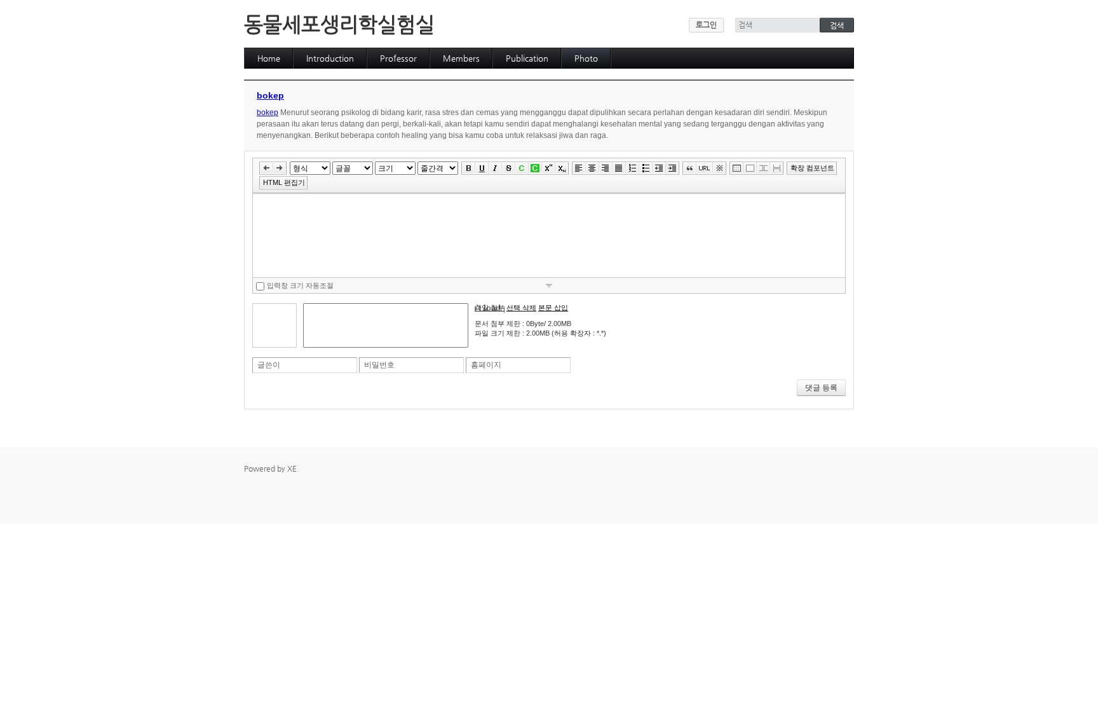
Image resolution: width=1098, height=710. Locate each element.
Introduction (330, 58)
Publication (527, 58)
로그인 (706, 24)
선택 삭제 (521, 307)
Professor (398, 58)
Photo (586, 58)
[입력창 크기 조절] (549, 285)
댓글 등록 (821, 387)
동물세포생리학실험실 (339, 24)
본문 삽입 (553, 307)
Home (268, 58)
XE (292, 468)
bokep (270, 95)
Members (461, 58)
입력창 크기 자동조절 (300, 285)
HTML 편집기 (284, 182)
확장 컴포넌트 (812, 168)
